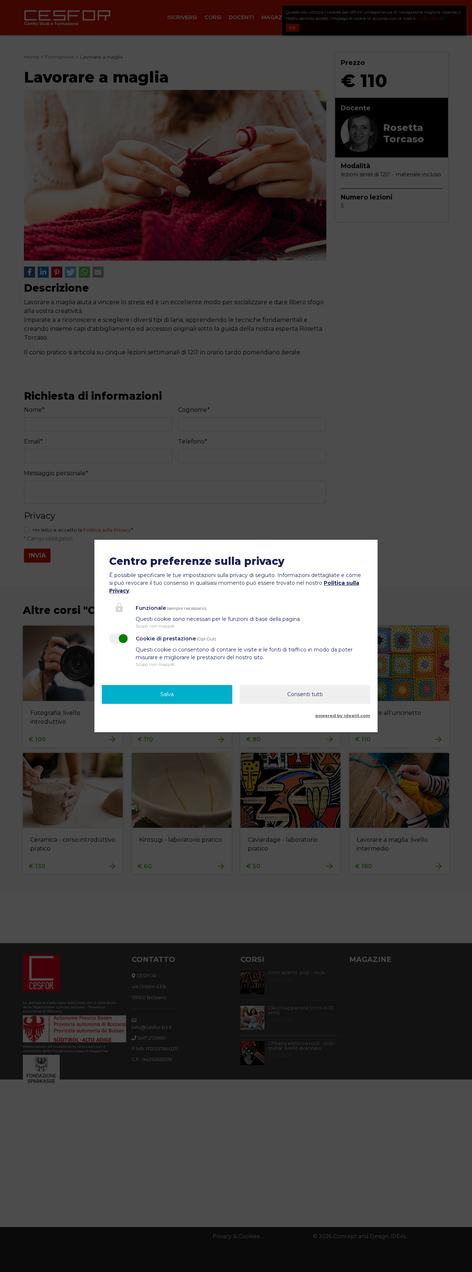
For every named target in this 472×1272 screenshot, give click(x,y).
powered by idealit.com (342, 715)
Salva (167, 694)
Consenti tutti (305, 694)
